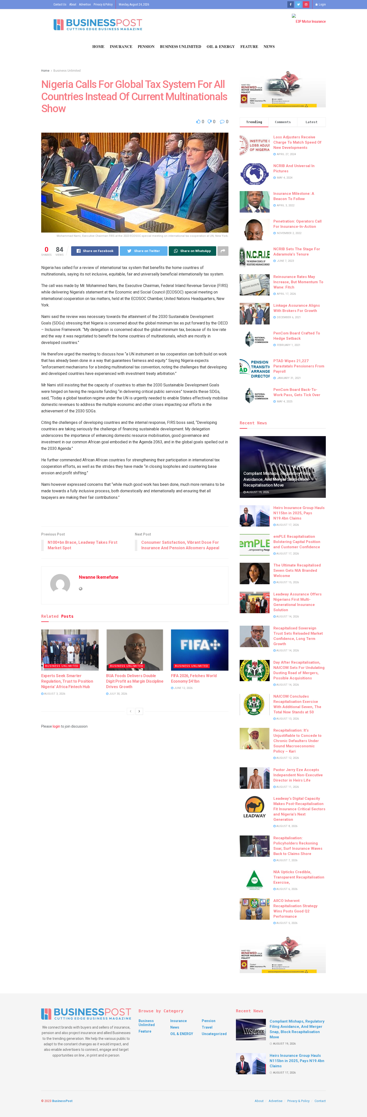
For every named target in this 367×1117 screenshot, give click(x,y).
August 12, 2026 (287, 758)
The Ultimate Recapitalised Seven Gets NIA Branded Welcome (297, 570)
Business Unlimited (180, 46)
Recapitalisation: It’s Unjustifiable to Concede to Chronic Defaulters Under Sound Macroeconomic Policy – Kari (297, 741)
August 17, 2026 (287, 525)
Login (322, 4)
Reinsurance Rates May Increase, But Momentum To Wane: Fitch (298, 282)
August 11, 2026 (287, 787)
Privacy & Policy (103, 4)
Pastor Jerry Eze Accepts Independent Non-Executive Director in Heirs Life (298, 775)
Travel (207, 1027)
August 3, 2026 (54, 693)
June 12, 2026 (182, 688)
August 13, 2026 (287, 718)
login (56, 726)
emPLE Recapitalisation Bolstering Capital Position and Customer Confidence (296, 541)
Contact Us (59, 4)
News (269, 46)
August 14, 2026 (287, 616)
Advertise (85, 4)
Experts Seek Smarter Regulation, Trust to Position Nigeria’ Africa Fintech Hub (67, 681)
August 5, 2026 (286, 923)
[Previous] (130, 711)
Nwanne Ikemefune (98, 577)
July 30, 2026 (117, 693)
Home (98, 46)
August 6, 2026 (286, 889)
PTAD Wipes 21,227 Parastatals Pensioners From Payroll (298, 366)
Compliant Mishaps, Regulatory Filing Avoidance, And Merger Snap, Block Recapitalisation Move (277, 479)
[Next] (139, 711)
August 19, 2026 (257, 492)
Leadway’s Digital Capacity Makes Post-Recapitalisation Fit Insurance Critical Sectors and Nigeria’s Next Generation (299, 809)
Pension (146, 46)
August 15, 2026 (287, 582)
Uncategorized (214, 1034)
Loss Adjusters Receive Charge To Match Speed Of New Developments (297, 142)
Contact (320, 1101)
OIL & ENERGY (221, 46)
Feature (249, 46)
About (72, 4)
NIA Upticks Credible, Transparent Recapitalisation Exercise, (298, 877)
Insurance (121, 46)
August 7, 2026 (286, 860)
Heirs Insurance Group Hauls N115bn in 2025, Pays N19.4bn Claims (299, 513)
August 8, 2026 (286, 826)
